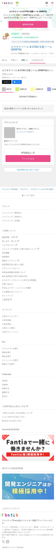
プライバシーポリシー (11, 268)
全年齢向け (15, 34)
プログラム (25, 34)
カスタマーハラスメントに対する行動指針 (19, 280)
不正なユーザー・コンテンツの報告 (16, 288)
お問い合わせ (7, 284)
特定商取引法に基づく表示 (28, 170)
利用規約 (5, 257)
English (5, 384)
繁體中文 (5, 392)
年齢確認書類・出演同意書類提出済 (25, 37)
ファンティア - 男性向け (12, 213)
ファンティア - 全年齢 (11, 221)
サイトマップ (7, 296)
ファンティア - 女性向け (12, 217)
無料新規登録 (28, 24)
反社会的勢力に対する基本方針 (14, 276)
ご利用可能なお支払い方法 (13, 406)
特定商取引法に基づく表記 (13, 264)
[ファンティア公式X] (3, 542)
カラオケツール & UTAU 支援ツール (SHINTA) (31, 48)
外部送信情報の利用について (14, 272)
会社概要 (5, 253)
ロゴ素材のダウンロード (12, 292)
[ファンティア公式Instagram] (7, 542)
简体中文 (5, 388)
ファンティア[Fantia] (15, 547)
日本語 (4, 381)
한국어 (4, 396)
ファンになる (28, 158)
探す (4, 342)
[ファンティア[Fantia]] (10, 515)
